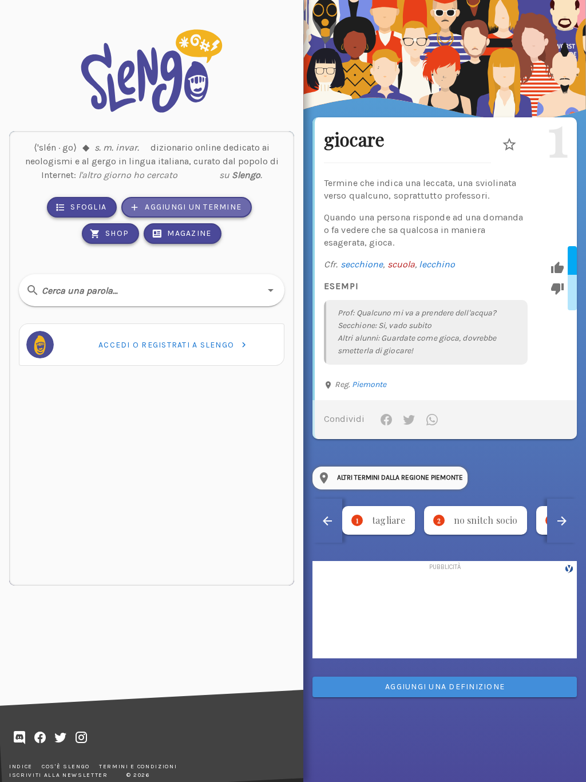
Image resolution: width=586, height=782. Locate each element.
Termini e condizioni (138, 766)
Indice (21, 766)
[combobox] (151, 290)
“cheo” (198, 172)
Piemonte (369, 384)
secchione (361, 264)
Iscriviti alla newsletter (58, 775)
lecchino (437, 264)
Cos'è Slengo (66, 766)
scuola (401, 264)
